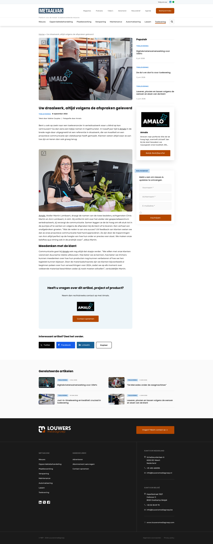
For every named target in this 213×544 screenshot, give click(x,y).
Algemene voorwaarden (152, 538)
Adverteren (122, 11)
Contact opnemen (81, 469)
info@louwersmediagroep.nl (159, 473)
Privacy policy (169, 538)
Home (41, 34)
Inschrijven (155, 218)
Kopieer (104, 345)
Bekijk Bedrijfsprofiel (155, 153)
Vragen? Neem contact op (154, 430)
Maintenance (116, 22)
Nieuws (42, 22)
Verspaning (100, 22)
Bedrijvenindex (165, 11)
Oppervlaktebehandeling (61, 22)
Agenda (148, 11)
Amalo (123, 129)
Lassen (148, 22)
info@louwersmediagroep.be (160, 510)
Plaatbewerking (84, 22)
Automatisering (133, 22)
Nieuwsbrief (135, 11)
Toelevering (160, 22)
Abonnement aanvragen (84, 464)
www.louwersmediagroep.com (160, 522)
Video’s (110, 11)
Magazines (87, 11)
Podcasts (99, 11)
